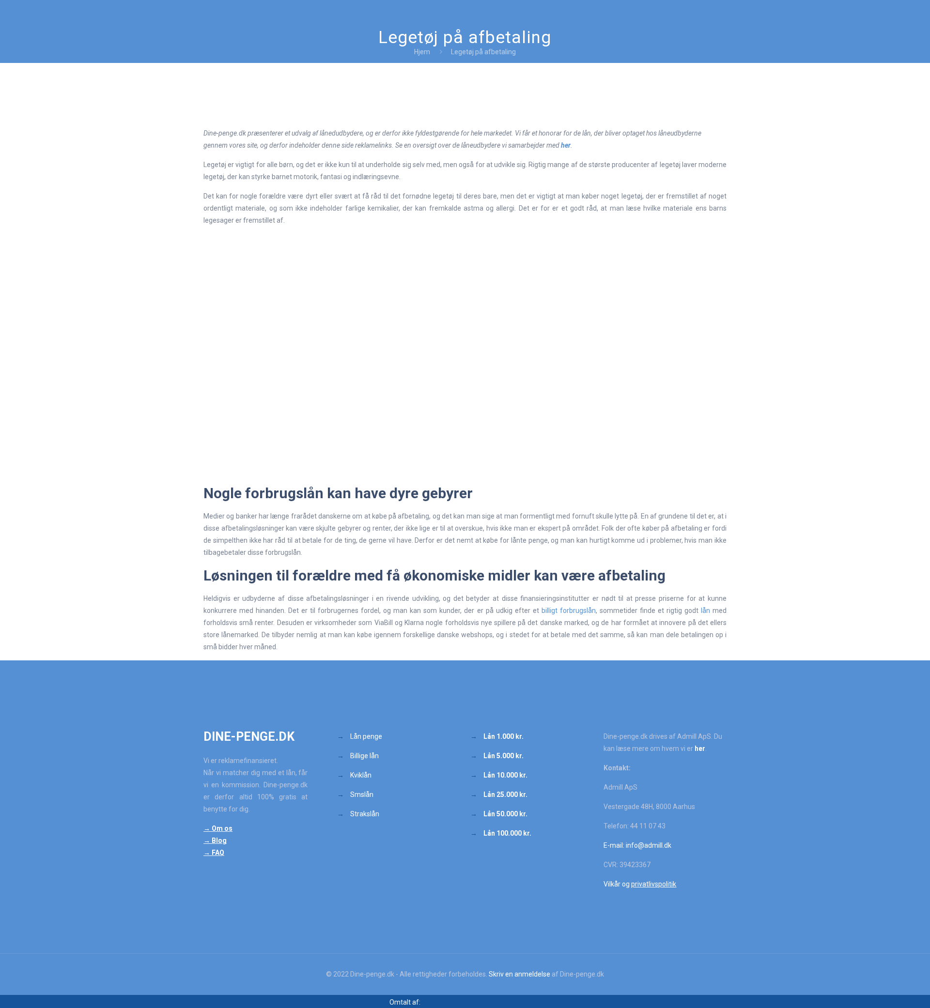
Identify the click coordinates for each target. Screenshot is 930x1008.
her (566, 145)
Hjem (422, 52)
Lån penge (366, 736)
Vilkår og (640, 884)
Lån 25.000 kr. (505, 794)
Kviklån (361, 775)
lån (705, 610)
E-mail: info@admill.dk (637, 845)
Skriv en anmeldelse (519, 974)
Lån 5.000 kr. (503, 756)
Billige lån (364, 756)
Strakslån (364, 814)
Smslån (361, 794)
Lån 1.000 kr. (503, 736)
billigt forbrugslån (569, 610)
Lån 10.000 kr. (505, 775)
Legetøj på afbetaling (483, 52)
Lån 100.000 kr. (507, 833)
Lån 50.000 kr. (505, 814)
